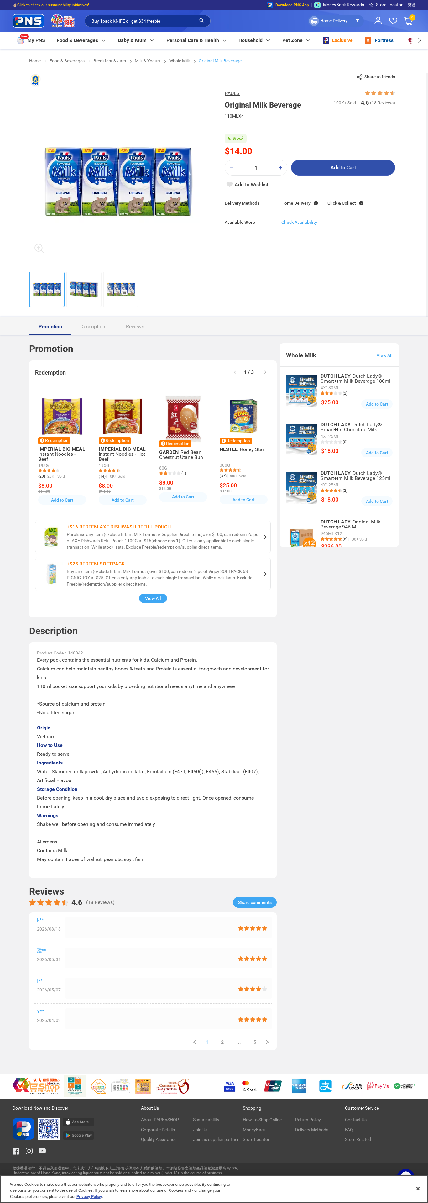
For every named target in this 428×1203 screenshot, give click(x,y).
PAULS (232, 93)
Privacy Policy (89, 1196)
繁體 (411, 5)
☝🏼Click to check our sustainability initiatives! (51, 5)
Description (92, 326)
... (238, 1042)
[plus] (280, 167)
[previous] (194, 1042)
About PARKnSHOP (160, 1119)
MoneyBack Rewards (343, 4)
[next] (419, 40)
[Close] (418, 1188)
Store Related (358, 1139)
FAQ (349, 1129)
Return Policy (308, 1119)
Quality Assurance (158, 1139)
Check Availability (299, 222)
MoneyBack (254, 1129)
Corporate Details (158, 1129)
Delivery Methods (311, 1129)
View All (153, 598)
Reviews (135, 326)
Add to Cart (343, 168)
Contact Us (356, 1119)
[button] (336, 21)
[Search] (201, 21)
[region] (214, 1189)
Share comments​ (255, 902)
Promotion (50, 326)
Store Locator (389, 4)
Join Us (200, 1129)
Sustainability (206, 1119)
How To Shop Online (262, 1119)
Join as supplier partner (216, 1139)
